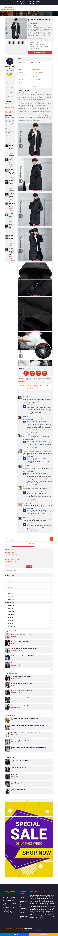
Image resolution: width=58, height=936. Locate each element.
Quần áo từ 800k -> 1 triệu (12, 559)
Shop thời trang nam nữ (35, 895)
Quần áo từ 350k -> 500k (12, 554)
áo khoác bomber (49, 908)
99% (12, 87)
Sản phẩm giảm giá (23, 909)
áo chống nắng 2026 (48, 901)
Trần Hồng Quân (27, 434)
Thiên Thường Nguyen (28, 503)
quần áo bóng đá (39, 914)
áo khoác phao (37, 385)
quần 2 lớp (48, 911)
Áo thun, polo (11, 608)
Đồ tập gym (10, 620)
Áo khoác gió (11, 578)
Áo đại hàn (34, 13)
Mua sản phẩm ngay (40, 52)
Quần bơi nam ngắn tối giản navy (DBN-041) (21, 634)
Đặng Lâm (25, 486)
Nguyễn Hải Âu (26, 416)
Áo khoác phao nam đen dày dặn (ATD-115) (21, 705)
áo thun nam (40, 909)
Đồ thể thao (10, 623)
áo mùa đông (45, 896)
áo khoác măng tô (37, 906)
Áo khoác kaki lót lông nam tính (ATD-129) (21, 697)
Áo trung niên (11, 599)
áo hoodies (41, 908)
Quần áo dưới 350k (10, 552)
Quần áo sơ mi (11, 611)
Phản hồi (28, 404)
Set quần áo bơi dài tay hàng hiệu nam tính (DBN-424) (24, 648)
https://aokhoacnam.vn (9, 105)
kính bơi (45, 916)
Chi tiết (43, 44)
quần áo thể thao (47, 914)
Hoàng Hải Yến (26, 450)
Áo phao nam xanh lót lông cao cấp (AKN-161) (11, 251)
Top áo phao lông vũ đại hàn (18, 789)
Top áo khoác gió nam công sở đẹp (19, 760)
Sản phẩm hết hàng (23, 913)
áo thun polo (47, 909)
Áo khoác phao (11, 584)
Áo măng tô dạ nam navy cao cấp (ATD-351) (21, 683)
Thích (24, 404)
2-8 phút (10, 90)
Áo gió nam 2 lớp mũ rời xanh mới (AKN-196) (22, 655)
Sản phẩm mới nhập (23, 902)
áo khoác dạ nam (39, 904)
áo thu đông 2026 (37, 898)
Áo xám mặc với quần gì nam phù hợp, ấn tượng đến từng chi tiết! (27, 740)
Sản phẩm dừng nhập (23, 917)
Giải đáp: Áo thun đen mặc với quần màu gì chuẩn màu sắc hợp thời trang (29, 747)
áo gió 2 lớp (46, 904)
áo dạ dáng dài (45, 906)
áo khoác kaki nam (44, 903)
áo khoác (39, 896)
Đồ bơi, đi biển (11, 614)
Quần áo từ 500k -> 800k (12, 557)
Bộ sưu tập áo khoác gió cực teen (19, 782)
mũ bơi (49, 916)
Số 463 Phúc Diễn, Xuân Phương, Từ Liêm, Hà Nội (9, 111)
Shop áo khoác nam (35, 69)
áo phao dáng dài (30, 387)
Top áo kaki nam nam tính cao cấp (19, 774)
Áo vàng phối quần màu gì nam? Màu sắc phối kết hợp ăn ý (25, 718)
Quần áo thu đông (26, 13)
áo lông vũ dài (37, 387)
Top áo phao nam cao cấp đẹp (18, 767)
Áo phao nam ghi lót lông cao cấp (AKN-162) (11, 238)
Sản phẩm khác (11, 626)
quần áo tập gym (39, 912)
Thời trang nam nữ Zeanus (29, 800)
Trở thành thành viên (48, 930)
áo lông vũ (24, 385)
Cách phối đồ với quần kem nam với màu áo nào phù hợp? (25, 732)
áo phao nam (31, 385)
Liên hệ (30, 1)
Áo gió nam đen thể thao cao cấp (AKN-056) (21, 690)
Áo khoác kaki (11, 581)
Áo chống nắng (11, 605)
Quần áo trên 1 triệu (11, 561)
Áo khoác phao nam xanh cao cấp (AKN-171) (11, 183)
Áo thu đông (10, 593)
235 (10, 85)
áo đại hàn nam (44, 387)
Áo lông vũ (10, 590)
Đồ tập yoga (10, 617)
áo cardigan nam (34, 908)
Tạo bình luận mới (47, 393)
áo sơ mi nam (33, 909)
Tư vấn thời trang (38, 930)
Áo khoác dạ (10, 596)
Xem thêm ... (42, 917)
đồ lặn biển (39, 916)
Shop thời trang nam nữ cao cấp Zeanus (36, 406)
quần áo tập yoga (48, 912)
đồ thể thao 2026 (39, 901)
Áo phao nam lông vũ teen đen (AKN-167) (21, 676)
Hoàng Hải (25, 396)
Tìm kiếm (29, 566)
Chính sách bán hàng (26, 930)
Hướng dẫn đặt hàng (37, 1)
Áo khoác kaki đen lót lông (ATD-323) (20, 641)
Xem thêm (12, 260)
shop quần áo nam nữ (47, 895)
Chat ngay (10, 75)
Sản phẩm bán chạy (23, 898)
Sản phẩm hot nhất (23, 905)
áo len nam (52, 906)
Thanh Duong (26, 465)
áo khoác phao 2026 (46, 898)
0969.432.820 (11, 107)
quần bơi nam (41, 911)
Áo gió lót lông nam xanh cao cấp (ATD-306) (21, 663)
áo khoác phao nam (34, 903)
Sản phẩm (18, 13)
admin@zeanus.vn (9, 907)
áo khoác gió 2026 (44, 900)
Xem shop (10, 73)
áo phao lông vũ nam (29, 388)
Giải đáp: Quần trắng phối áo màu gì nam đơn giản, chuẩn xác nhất (27, 725)
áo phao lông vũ (45, 385)
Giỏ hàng (34, 3)
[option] (16, 28)
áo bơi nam (35, 911)
